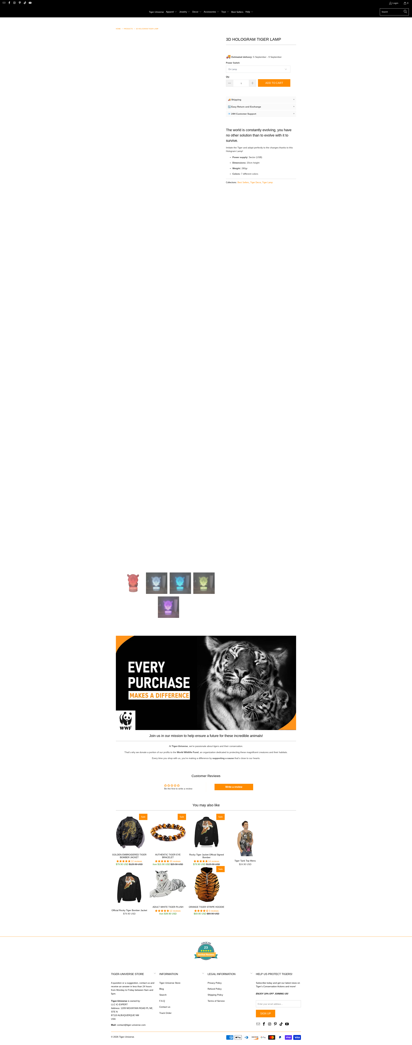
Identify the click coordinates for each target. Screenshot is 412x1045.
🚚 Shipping (261, 99)
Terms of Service (216, 1001)
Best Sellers (243, 182)
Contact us (164, 1007)
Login (395, 3)
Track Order (165, 1013)
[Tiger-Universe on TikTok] (24, 3)
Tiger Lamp (267, 182)
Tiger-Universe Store (169, 983)
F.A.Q (162, 1001)
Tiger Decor (255, 182)
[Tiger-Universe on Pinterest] (19, 3)
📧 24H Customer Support (261, 113)
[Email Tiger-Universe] (3, 3)
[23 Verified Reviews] (206, 966)
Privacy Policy (215, 983)
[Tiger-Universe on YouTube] (29, 3)
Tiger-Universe (126, 1037)
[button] (171, 12)
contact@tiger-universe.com (131, 1025)
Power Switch (233, 63)
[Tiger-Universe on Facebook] (9, 3)
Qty (227, 77)
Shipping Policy (215, 994)
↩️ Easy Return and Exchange (261, 106)
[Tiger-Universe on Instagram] (14, 3)
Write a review (233, 787)
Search (163, 994)
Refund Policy (215, 989)
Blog (161, 989)
